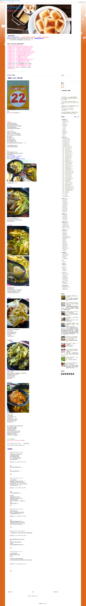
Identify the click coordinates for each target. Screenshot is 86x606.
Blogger (45, 603)
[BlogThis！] (25, 443)
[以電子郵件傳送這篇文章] (24, 443)
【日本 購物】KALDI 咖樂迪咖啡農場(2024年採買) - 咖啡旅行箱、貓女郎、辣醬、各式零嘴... (69, 98)
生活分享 (63, 272)
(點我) (13, 112)
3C (62, 260)
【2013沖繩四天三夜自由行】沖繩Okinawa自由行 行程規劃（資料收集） (72, 303)
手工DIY (63, 267)
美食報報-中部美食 (14, 445)
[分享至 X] (26, 443)
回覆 (11, 474)
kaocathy (12, 531)
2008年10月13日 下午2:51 (17, 452)
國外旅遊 (63, 137)
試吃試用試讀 (64, 285)
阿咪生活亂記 (15, 7)
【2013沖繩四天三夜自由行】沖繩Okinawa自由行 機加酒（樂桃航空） (72, 350)
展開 (75, 116)
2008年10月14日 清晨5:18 (19, 531)
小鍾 (63, 85)
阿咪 (63, 87)
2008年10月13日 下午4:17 (17, 478)
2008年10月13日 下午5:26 (17, 509)
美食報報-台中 (22, 445)
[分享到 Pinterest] (28, 443)
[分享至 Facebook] (27, 443)
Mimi (11, 509)
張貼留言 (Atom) (34, 596)
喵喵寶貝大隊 (64, 221)
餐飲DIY (63, 198)
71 (10, 551)
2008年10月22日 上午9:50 (16, 551)
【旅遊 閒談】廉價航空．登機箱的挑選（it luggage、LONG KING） (72, 324)
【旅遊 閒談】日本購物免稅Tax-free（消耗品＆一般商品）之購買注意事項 (71, 338)
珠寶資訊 (63, 263)
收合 (78, 116)
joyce (11, 478)
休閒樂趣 (63, 252)
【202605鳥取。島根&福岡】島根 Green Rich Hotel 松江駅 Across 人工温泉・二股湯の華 (69, 102)
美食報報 (63, 119)
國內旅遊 (63, 213)
